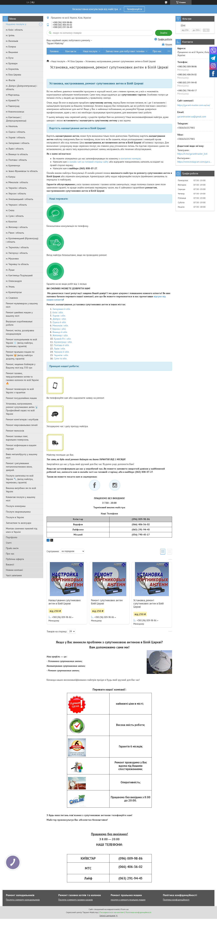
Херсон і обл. (59, 328)
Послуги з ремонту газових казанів (75, 899)
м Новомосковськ (15, 111)
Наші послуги (90, 51)
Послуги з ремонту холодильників (23, 899)
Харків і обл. (59, 315)
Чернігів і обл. (61, 355)
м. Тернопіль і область (17, 247)
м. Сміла (10, 210)
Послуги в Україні (15, 517)
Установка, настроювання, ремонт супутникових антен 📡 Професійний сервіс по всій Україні (22, 408)
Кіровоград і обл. (63, 341)
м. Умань (10, 286)
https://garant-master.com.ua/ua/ (193, 105)
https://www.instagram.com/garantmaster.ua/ (195, 161)
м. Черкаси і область (16, 204)
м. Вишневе (12, 52)
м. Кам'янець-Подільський (19, 275)
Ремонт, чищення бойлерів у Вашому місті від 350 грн (20, 366)
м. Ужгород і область (17, 252)
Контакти (70, 51)
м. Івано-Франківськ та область (22, 171)
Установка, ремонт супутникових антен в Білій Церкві (148, 603)
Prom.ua (125, 909)
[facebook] (48, 540)
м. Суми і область (15, 215)
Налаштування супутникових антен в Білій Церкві (64, 602)
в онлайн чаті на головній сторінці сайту (87, 161)
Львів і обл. (59, 348)
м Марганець (12, 94)
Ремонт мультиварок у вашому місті (22, 305)
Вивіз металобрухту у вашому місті (21, 456)
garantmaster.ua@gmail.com (191, 116)
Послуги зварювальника (18, 511)
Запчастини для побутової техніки (125, 51)
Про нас (10, 553)
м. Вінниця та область (17, 154)
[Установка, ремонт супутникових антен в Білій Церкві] (152, 579)
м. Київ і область (14, 29)
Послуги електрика (15, 506)
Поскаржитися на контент (112, 912)
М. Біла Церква (75, 61)
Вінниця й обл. (60, 332)
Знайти (163, 33)
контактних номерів (130, 158)
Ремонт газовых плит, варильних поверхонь (17, 438)
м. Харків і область (15, 137)
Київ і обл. (58, 312)
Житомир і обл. (60, 335)
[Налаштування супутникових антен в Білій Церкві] (67, 579)
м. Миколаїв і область (17, 182)
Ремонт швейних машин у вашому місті (19, 314)
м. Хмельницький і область (19, 199)
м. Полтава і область (16, 159)
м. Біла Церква (13, 74)
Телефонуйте (134, 9)
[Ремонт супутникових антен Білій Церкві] (109, 579)
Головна (54, 51)
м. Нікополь (12, 126)
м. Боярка (11, 46)
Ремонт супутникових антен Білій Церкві (107, 602)
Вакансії (10, 564)
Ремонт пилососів (15, 430)
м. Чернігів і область (16, 187)
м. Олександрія (14, 280)
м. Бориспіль (12, 68)
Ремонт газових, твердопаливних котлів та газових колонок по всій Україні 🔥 (22, 378)
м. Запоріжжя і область (17, 143)
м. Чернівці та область (17, 264)
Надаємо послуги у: (16, 24)
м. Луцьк (10, 269)
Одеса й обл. (59, 322)
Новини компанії (14, 569)
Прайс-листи (12, 548)
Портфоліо (11, 537)
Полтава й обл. (61, 345)
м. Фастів (10, 80)
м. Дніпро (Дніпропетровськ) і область (21, 87)
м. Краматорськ (14, 292)
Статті (9, 542)
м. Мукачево (12, 258)
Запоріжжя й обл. (62, 309)
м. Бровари (11, 63)
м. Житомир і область (17, 227)
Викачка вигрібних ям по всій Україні (21, 490)
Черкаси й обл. (61, 351)
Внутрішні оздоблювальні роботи (19, 323)
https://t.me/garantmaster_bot (192, 153)
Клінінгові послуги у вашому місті (20, 499)
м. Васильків (12, 40)
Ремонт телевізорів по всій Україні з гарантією (20, 390)
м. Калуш (10, 176)
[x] (51, 540)
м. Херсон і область (16, 193)
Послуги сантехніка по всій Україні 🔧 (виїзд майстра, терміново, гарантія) (19, 479)
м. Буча (9, 57)
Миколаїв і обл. (60, 325)
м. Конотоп (11, 221)
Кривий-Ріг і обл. (62, 338)
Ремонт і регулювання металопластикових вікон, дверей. (19, 467)
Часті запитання (14, 575)
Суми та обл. (60, 358)
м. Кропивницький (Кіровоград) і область (22, 240)
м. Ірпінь (10, 35)
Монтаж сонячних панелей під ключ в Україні (21, 530)
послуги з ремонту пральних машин (128, 899)
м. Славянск (12, 297)
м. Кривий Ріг (12, 100)
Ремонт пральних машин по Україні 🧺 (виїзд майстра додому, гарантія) (20, 355)
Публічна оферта (15, 559)
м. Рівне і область (15, 232)
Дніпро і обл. (59, 318)
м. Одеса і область (15, 131)
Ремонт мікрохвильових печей (21, 425)
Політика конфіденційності (176, 899)
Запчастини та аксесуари (18, 522)
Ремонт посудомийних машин (21, 398)
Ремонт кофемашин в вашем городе (21, 447)
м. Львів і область (15, 148)
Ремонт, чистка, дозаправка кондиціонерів (20, 332)
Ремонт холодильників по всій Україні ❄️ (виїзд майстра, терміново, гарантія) (21, 343)
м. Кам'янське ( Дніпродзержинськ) (16, 119)
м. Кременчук (13, 165)
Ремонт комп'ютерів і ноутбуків (22, 419)
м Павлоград (12, 106)
